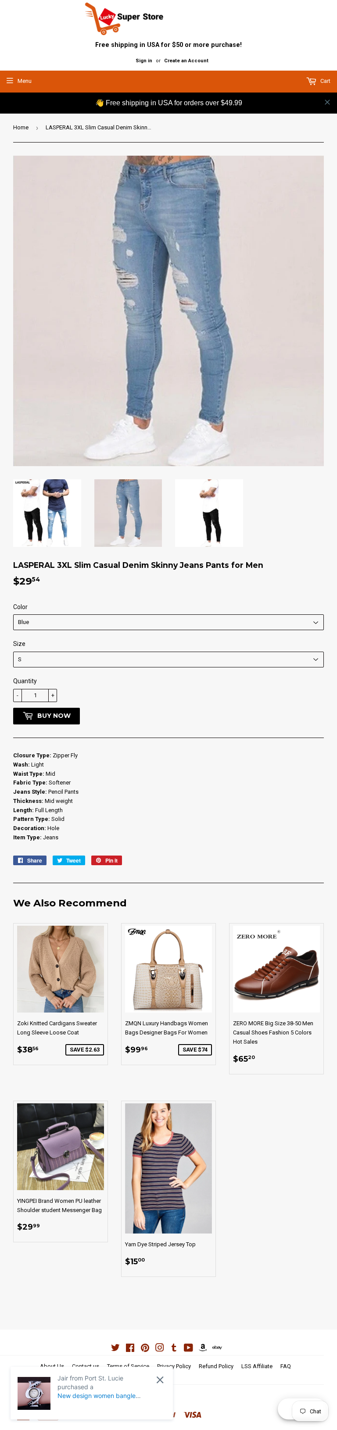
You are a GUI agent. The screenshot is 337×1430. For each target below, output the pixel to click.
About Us (52, 1366)
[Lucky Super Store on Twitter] (115, 1349)
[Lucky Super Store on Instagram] (159, 1349)
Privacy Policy (174, 1366)
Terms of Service (128, 1366)
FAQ (285, 1366)
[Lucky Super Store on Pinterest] (145, 1349)
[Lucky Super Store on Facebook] (130, 1349)
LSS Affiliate (256, 1366)
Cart (324, 81)
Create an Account (186, 61)
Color (20, 606)
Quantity (25, 681)
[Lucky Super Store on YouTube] (188, 1349)
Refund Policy (216, 1366)
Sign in (144, 61)
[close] (327, 102)
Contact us (85, 1366)
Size (19, 643)
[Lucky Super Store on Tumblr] (174, 1349)
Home (21, 127)
